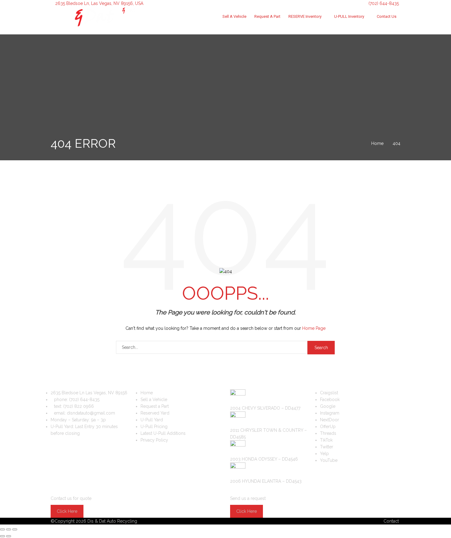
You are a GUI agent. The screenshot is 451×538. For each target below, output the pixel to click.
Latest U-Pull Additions (163, 433)
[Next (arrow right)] (8, 536)
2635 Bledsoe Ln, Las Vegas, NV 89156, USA (99, 3)
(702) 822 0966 (78, 406)
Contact (391, 521)
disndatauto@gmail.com (91, 413)
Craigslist (329, 392)
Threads (328, 433)
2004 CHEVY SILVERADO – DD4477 (265, 408)
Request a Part (267, 16)
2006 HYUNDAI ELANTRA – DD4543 (266, 481)
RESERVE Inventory (305, 16)
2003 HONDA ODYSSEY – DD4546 (264, 459)
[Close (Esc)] (2, 529)
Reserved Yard (155, 413)
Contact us (386, 16)
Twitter (326, 446)
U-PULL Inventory (349, 16)
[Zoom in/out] (14, 529)
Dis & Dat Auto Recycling (112, 521)
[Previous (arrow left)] (2, 536)
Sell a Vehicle (234, 16)
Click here (67, 511)
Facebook (330, 399)
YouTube (328, 460)
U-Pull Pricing (154, 426)
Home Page (314, 328)
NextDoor (329, 419)
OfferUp (328, 426)
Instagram (329, 413)
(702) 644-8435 (383, 3)
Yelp (324, 453)
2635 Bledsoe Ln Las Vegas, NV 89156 (89, 392)
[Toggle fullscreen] (8, 529)
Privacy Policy (154, 440)
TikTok (326, 440)
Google (327, 406)
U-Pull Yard (152, 419)
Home (147, 392)
